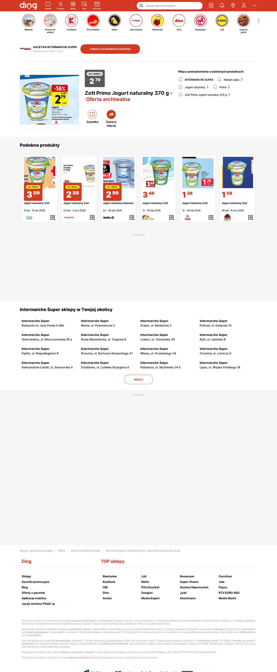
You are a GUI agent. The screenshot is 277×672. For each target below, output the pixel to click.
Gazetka (92, 122)
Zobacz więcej (111, 123)
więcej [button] (138, 379)
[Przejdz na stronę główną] (28, 5)
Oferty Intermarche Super (86, 550)
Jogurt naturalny (195, 87)
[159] (237, 172)
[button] (211, 5)
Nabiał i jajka (231, 79)
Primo (223, 87)
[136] (198, 172)
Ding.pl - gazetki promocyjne (36, 550)
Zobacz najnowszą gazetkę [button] (110, 49)
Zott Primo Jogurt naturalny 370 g (206, 94)
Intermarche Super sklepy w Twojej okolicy (66, 309)
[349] (158, 172)
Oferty (62, 550)
